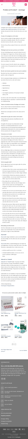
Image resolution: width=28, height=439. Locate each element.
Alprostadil (3, 234)
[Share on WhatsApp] (13, 344)
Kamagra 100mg (18, 336)
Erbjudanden (23, 434)
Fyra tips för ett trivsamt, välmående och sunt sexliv (14, 392)
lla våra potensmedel (7, 413)
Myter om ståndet (9, 400)
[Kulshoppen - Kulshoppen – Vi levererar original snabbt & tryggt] (14, 4)
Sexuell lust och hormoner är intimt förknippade (13, 396)
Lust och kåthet (23, 350)
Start (3, 434)
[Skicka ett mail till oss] (4, 379)
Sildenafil (3, 259)
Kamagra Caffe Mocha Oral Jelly (20, 314)
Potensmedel (8, 434)
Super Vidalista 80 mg (5, 313)
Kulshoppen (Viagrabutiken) (7, 285)
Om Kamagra (16, 434)
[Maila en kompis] (15, 344)
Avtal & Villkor (14, 435)
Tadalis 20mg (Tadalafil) (6, 336)
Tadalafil (10, 259)
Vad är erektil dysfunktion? (11, 387)
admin (19, 13)
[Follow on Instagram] (2, 379)
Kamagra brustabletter (6, 421)
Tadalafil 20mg (4, 423)
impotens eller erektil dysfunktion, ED (10, 29)
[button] (2, 4)
